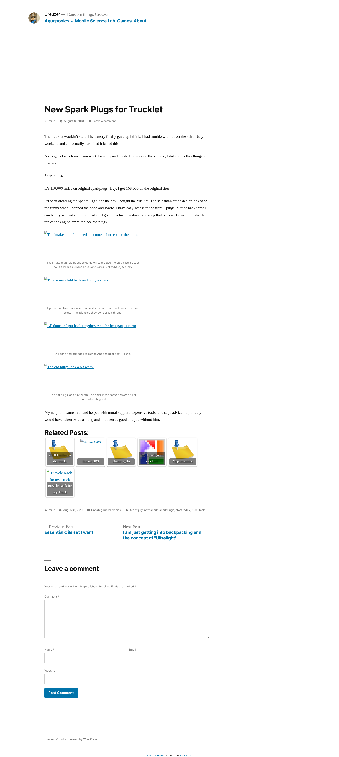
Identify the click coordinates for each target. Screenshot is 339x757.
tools (202, 510)
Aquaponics (56, 20)
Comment (51, 596)
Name (49, 649)
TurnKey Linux (186, 755)
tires (194, 510)
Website (49, 670)
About (140, 20)
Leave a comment (104, 121)
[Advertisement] (169, 62)
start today (183, 510)
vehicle (117, 510)
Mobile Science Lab (95, 20)
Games (124, 20)
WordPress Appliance (156, 755)
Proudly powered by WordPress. (77, 739)
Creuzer (52, 14)
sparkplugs (166, 510)
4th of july (136, 510)
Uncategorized (101, 510)
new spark (151, 510)
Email (133, 649)
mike (52, 121)
